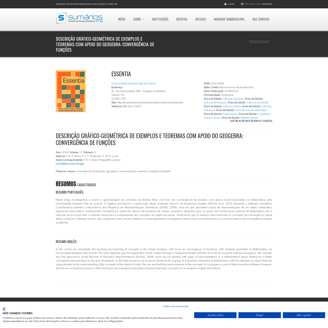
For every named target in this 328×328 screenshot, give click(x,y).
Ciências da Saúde (258, 102)
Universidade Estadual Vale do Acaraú (133, 83)
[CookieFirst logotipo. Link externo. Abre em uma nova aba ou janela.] (4, 309)
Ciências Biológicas (215, 102)
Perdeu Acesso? (259, 42)
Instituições (160, 19)
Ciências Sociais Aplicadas (251, 110)
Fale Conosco (260, 19)
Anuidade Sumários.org (229, 19)
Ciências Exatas (232, 106)
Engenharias (230, 113)
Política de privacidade (175, 306)
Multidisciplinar (249, 117)
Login (231, 4)
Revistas (181, 19)
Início (121, 19)
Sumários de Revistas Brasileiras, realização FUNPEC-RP (86, 4)
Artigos (200, 19)
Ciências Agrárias (233, 98)
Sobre (137, 19)
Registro (267, 4)
